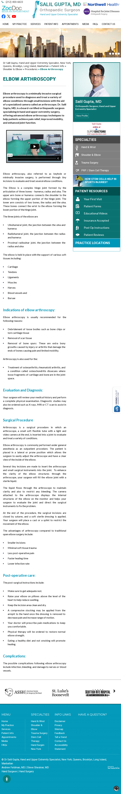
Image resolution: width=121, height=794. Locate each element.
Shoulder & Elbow (12, 69)
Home (6, 24)
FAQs (4, 745)
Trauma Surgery (89, 162)
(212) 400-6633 (14, 1)
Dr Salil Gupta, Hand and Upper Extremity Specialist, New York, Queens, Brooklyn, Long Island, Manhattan (37, 64)
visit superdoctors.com (96, 134)
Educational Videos (95, 213)
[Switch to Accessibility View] (7, 779)
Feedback (60, 733)
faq (95, 24)
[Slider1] (110, 54)
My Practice (20, 24)
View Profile (82, 115)
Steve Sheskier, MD (38, 767)
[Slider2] (113, 54)
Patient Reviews (94, 234)
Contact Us (108, 24)
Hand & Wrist (88, 147)
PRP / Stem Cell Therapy (95, 170)
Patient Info (51, 24)
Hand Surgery (26, 771)
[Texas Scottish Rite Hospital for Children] (98, 693)
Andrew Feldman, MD (13, 767)
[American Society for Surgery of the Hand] (23, 692)
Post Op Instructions (96, 227)
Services (36, 24)
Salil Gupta (96, 124)
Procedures (31, 69)
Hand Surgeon (9, 771)
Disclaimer (60, 721)
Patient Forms (92, 206)
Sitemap (59, 729)
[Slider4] (119, 54)
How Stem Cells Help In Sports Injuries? (100, 181)
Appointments (70, 24)
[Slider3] (116, 54)
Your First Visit (93, 199)
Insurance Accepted (96, 220)
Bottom (116, 787)
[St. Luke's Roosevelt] (60, 693)
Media (85, 24)
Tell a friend (61, 737)
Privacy (58, 725)
